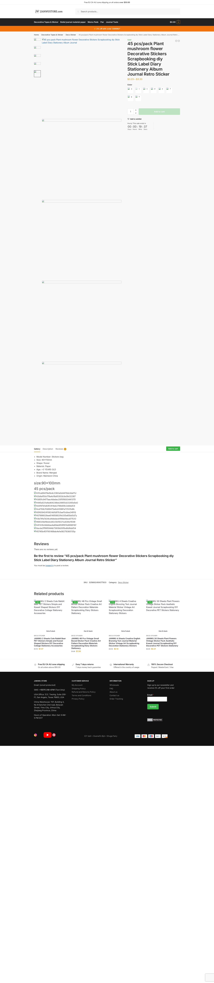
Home (36, 35)
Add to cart (159, 111)
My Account (77, 685)
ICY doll (87, 736)
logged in (49, 565)
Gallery (37, 449)
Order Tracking (116, 699)
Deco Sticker (71, 35)
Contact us (114, 695)
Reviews (61, 449)
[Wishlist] (64, 603)
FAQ (111, 688)
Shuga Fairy (112, 736)
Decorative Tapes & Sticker (52, 35)
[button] (175, 22)
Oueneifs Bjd (99, 736)
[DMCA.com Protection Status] (163, 719)
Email (150, 695)
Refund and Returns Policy (83, 692)
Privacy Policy (78, 699)
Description (48, 449)
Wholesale (114, 685)
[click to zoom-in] (82, 78)
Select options (51, 654)
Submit (153, 706)
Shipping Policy (79, 688)
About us (113, 692)
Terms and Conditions (81, 695)
